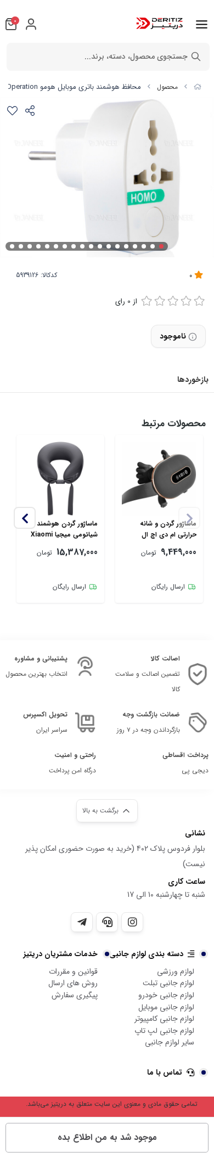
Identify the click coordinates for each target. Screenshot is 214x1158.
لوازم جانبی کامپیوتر (164, 1019)
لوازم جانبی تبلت (168, 983)
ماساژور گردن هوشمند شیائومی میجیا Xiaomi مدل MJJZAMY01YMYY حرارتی (62, 529)
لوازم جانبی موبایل (166, 1007)
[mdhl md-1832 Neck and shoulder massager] (159, 479)
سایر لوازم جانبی (169, 1042)
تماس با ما (164, 1072)
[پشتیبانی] (107, 922)
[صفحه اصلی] (197, 87)
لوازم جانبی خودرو (166, 995)
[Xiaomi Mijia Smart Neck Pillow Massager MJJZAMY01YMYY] (60, 479)
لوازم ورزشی (175, 971)
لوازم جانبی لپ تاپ (164, 1031)
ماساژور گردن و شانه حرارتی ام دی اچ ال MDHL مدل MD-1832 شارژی (165, 529)
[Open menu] (201, 24)
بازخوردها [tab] (193, 380)
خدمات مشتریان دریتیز (61, 953)
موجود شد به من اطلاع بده (107, 1137)
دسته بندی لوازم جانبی (146, 953)
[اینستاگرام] (132, 922)
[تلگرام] (82, 922)
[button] (25, 518)
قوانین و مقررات (73, 971)
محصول (167, 87)
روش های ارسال (73, 983)
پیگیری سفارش (75, 995)
